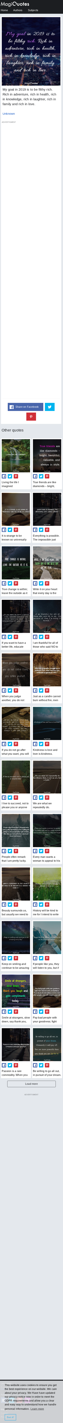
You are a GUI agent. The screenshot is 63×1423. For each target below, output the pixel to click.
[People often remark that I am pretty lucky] (16, 830)
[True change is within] (16, 562)
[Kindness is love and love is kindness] (47, 723)
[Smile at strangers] (16, 991)
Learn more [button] (37, 1408)
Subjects (33, 10)
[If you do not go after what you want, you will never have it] (16, 723)
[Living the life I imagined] (16, 455)
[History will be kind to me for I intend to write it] (47, 883)
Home (4, 10)
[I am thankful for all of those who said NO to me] (47, 616)
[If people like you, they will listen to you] (47, 937)
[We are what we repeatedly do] (47, 777)
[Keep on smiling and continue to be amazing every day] (16, 937)
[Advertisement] (31, 261)
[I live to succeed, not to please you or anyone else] (16, 777)
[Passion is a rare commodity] (16, 1044)
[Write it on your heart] (47, 562)
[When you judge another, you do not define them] (16, 669)
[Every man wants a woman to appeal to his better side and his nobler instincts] (47, 830)
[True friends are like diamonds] (47, 455)
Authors (17, 10)
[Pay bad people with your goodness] (47, 991)
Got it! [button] (10, 1417)
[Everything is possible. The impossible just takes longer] (47, 509)
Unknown (9, 113)
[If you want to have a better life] (16, 616)
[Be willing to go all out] (47, 1044)
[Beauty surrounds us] (16, 883)
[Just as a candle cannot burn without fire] (47, 669)
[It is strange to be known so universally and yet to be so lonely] (16, 509)
